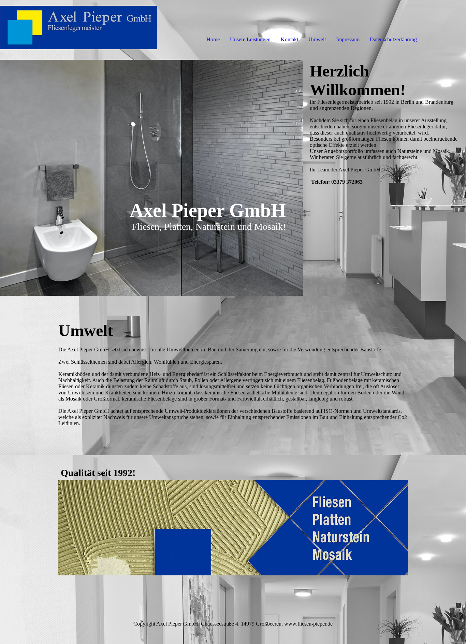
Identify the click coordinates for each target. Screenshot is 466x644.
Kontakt (289, 39)
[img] (78, 27)
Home (213, 39)
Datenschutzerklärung (393, 39)
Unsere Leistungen (250, 39)
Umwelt (317, 39)
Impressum (348, 39)
